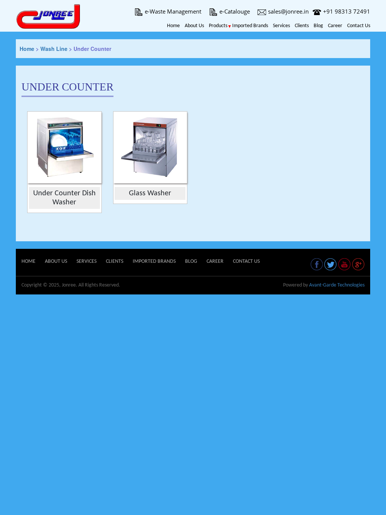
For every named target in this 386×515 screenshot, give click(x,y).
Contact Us (358, 26)
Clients (302, 26)
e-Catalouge (234, 11)
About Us (194, 26)
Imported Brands (250, 26)
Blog (318, 26)
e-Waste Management (173, 11)
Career (335, 26)
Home (173, 26)
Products (218, 26)
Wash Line (53, 48)
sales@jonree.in (288, 11)
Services (281, 26)
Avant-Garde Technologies (337, 285)
